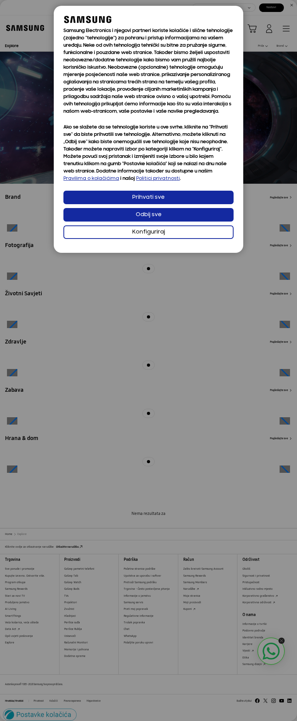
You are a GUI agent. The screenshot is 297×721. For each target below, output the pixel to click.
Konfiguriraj (148, 232)
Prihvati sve (148, 197)
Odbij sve (149, 215)
